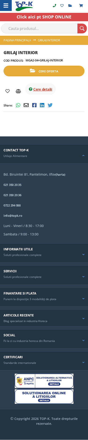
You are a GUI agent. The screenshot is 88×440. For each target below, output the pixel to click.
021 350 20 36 (12, 195)
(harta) (60, 174)
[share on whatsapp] (19, 105)
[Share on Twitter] (50, 105)
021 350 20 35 (12, 185)
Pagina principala (17, 40)
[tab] (44, 154)
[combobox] (44, 28)
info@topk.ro (13, 215)
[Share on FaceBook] (35, 105)
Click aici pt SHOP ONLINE (44, 17)
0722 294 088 (12, 205)
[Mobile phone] (54, 5)
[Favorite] (7, 91)
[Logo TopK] (24, 6)
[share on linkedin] (42, 105)
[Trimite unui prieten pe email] (27, 105)
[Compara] (18, 91)
